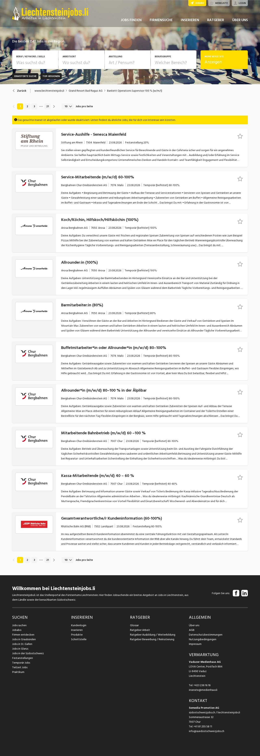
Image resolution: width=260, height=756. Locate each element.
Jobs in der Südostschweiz (28, 653)
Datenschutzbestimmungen (205, 634)
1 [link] (20, 106)
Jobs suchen (19, 625)
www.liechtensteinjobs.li (49, 91)
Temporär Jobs (21, 662)
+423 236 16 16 (202, 685)
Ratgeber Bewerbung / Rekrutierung (152, 639)
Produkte (77, 634)
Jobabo (17, 630)
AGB (191, 630)
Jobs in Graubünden (24, 639)
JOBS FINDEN (131, 20)
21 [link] (47, 106)
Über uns (194, 625)
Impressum (195, 644)
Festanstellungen (22, 658)
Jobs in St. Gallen (22, 644)
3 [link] (34, 106)
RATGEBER (215, 20)
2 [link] (27, 106)
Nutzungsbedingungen (202, 639)
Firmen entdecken (23, 634)
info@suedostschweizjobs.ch (206, 731)
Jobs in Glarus (20, 648)
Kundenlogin (78, 625)
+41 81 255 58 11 (203, 726)
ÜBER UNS (240, 20)
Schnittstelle (79, 639)
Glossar (134, 625)
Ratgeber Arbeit (140, 630)
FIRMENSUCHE (161, 20)
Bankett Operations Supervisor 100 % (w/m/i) (134, 91)
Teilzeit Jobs (19, 667)
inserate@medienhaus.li (203, 690)
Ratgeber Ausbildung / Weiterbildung (152, 634)
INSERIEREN (190, 20)
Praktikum (18, 672)
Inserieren (77, 630)
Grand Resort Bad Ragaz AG (86, 91)
